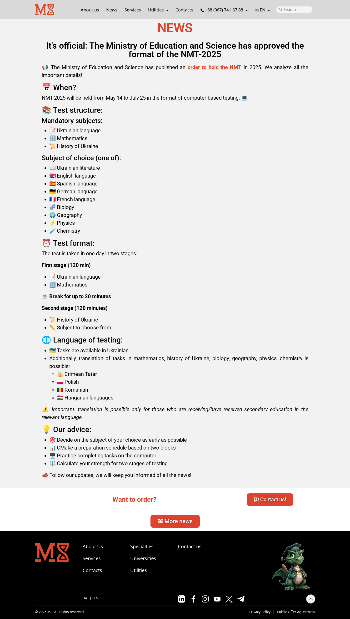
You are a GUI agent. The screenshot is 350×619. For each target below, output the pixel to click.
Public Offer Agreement (296, 611)
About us (90, 10)
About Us (93, 546)
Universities (143, 558)
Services (133, 10)
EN (96, 598)
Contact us (189, 546)
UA (85, 598)
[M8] (44, 9)
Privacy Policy (259, 611)
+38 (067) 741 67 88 (224, 10)
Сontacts (184, 10)
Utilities (156, 10)
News (111, 10)
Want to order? (134, 499)
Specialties (142, 546)
